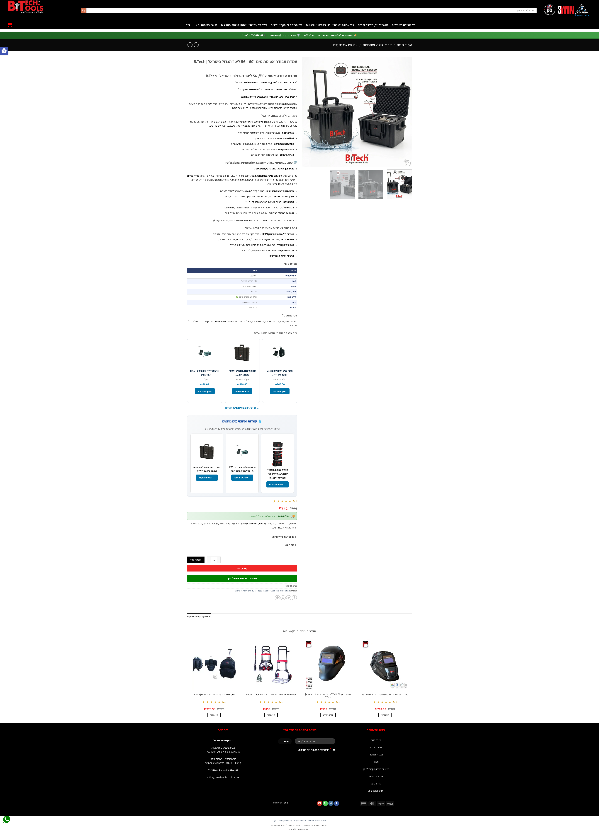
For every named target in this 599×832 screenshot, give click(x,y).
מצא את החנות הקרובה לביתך (242, 578)
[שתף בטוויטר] (288, 597)
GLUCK (310, 25)
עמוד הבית (404, 44)
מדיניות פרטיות (300, 820)
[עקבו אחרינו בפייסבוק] (336, 803)
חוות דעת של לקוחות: (282, 536)
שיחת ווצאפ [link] (6, 819)
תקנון (376, 761)
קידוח (274, 25)
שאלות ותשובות (376, 754)
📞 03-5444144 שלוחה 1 (254, 35)
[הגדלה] (408, 163)
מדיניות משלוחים (285, 820)
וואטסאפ (274, 35)
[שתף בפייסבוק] (294, 597)
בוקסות (95, 36)
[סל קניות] (9, 25)
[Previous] (406, 112)
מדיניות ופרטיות (376, 790)
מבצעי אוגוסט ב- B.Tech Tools (263, 590)
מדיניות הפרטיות (306, 749)
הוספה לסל (196, 559)
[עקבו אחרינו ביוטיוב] (319, 803)
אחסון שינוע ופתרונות (233, 25)
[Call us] (325, 803)
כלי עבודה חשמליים (403, 25)
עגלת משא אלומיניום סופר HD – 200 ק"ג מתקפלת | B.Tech (271, 694)
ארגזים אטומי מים (345, 44)
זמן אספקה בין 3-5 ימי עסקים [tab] (199, 616)
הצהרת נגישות (376, 776)
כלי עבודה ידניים (344, 25)
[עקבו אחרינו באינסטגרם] (331, 803)
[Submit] (83, 10)
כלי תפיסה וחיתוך (291, 25)
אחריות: (289, 545)
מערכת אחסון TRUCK (166, 36)
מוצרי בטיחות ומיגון (205, 25)
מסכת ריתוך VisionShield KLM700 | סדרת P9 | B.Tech (385, 694)
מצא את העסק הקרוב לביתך (376, 769)
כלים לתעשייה (258, 25)
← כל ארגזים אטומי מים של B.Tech (242, 408)
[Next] (306, 112)
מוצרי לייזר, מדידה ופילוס (373, 25)
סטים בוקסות (252, 33)
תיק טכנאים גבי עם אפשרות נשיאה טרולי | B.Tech (214, 694)
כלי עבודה (324, 25)
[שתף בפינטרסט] (277, 597)
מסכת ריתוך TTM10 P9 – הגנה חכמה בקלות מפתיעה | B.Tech (328, 696)
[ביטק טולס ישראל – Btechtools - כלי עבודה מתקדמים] (25, 6)
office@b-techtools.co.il (219, 777)
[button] (4, 51)
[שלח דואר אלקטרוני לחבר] (283, 597)
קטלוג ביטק (376, 783)
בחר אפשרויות (328, 715)
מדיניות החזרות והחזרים (317, 820)
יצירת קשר (376, 740)
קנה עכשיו (242, 568)
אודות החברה (376, 747)
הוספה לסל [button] (385, 715)
